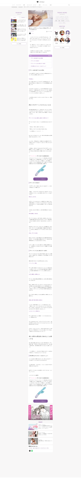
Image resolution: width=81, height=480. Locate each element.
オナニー (66, 18)
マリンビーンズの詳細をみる (40, 401)
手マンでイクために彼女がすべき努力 (38, 63)
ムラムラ (62, 18)
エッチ (57, 16)
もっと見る (19, 43)
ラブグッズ (62, 16)
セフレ (64, 22)
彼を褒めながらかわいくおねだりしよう (38, 66)
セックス (66, 16)
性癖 (56, 20)
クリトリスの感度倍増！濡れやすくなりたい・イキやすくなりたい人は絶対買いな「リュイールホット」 (45, 427)
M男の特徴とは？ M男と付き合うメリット (45, 441)
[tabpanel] (40, 412)
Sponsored (40, 432)
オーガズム (67, 20)
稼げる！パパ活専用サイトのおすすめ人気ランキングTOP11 (45, 434)
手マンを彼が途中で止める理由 (37, 58)
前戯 (59, 20)
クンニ (60, 22)
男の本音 (62, 20)
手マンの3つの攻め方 (35, 60)
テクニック (58, 18)
